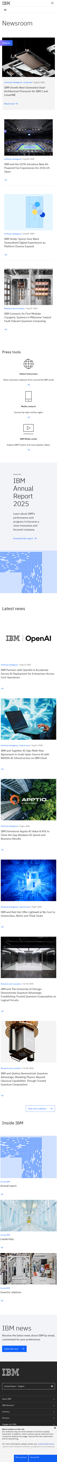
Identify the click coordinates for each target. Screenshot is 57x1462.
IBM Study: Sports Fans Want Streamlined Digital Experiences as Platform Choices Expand (25, 242)
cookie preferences (46, 1444)
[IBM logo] (7, 3)
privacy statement (41, 1449)
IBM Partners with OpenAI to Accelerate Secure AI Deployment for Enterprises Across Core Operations (27, 673)
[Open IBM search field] (52, 3)
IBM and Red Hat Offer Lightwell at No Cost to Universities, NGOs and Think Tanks (28, 914)
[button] (55, 1428)
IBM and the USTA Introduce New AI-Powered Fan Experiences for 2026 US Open (27, 167)
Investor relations (10, 1292)
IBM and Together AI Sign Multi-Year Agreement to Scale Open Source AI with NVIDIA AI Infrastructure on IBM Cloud (25, 754)
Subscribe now (11, 1348)
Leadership (7, 1239)
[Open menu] (5, 9)
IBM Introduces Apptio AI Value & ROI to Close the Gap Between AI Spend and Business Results (25, 834)
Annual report (8, 1186)
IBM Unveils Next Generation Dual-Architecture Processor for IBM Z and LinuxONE (26, 91)
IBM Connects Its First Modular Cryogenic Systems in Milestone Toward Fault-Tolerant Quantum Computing (27, 317)
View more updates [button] (37, 1108)
